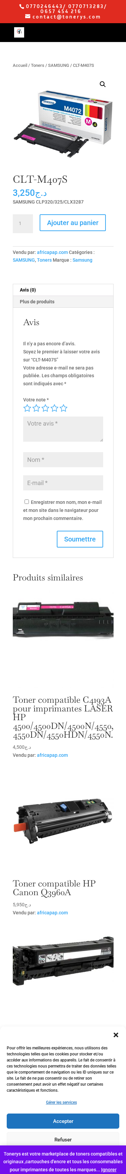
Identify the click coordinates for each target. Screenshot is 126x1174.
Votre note (36, 399)
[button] (116, 1035)
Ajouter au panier (72, 223)
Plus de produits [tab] (37, 301)
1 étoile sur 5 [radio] (27, 408)
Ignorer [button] (109, 1169)
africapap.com (52, 252)
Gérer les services (61, 1102)
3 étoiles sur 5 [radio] (45, 408)
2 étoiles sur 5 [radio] (36, 408)
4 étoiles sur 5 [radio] (54, 408)
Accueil (20, 65)
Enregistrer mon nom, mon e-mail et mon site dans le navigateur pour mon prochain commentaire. (62, 510)
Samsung (82, 260)
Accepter (63, 1121)
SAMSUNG (58, 65)
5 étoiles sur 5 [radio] (63, 408)
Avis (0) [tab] (28, 290)
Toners (37, 65)
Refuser (63, 1140)
